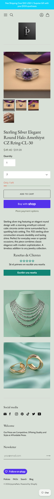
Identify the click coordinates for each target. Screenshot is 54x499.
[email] (5, 414)
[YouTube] (39, 414)
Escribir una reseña (27, 272)
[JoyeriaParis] (27, 31)
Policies (7, 479)
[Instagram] (16, 414)
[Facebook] (10, 414)
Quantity (8, 156)
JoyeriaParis (15, 484)
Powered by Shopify (29, 484)
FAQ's (15, 479)
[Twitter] (33, 414)
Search (24, 479)
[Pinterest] (22, 414)
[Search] (11, 15)
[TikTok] (27, 414)
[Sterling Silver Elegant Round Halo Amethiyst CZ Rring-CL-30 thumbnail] (9, 105)
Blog (31, 479)
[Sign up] (48, 455)
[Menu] (5, 15)
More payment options (27, 211)
